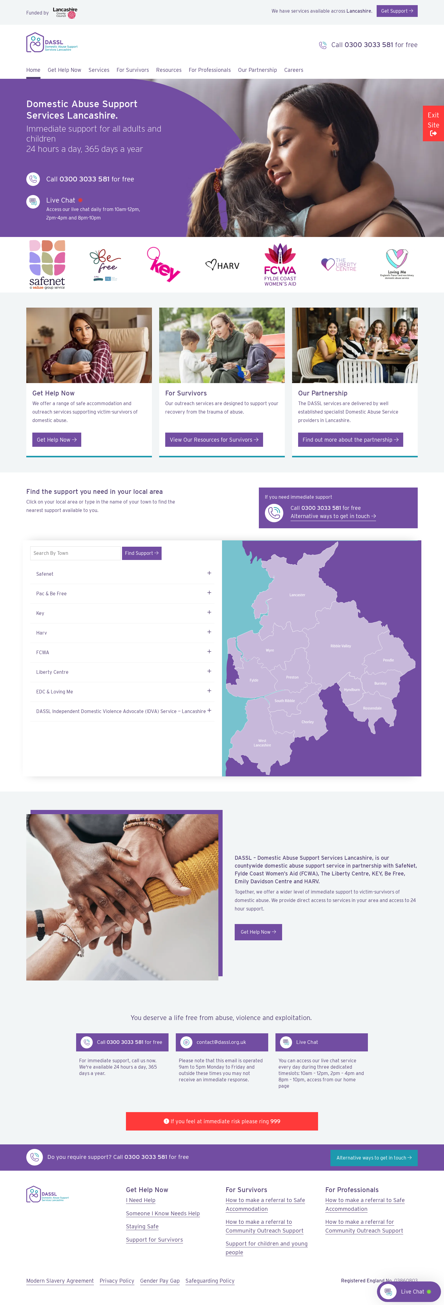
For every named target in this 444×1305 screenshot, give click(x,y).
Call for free (374, 45)
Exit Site (433, 120)
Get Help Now (54, 440)
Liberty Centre (52, 672)
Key (40, 613)
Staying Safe (142, 1226)
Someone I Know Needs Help (163, 1213)
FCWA (42, 652)
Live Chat (413, 1291)
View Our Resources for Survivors (212, 440)
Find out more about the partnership (348, 440)
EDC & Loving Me (54, 692)
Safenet (44, 574)
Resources (169, 70)
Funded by (38, 13)
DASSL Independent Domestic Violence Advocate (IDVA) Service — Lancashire (121, 711)
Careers (293, 70)
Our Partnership (257, 70)
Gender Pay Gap (160, 1281)
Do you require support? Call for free (117, 1156)
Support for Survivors (154, 1239)
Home (33, 70)
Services (98, 70)
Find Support (139, 553)
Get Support (395, 11)
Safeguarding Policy (210, 1281)
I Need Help (141, 1200)
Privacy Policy (117, 1281)
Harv (41, 633)
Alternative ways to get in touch (331, 516)
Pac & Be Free (51, 594)
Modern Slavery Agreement (60, 1281)
